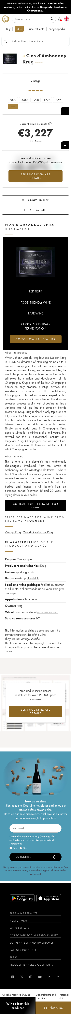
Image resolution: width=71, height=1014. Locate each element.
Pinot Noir (33, 578)
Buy (8, 29)
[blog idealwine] (58, 977)
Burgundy (46, 7)
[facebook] (12, 977)
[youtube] (40, 977)
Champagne (34, 10)
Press (14, 957)
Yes (15, 848)
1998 (35, 100)
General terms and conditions (46, 996)
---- (13, 106)
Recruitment (19, 920)
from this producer (17, 1006)
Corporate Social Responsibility (34, 935)
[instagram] (30, 977)
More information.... (47, 612)
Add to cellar (39, 210)
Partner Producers (24, 950)
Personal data (64, 996)
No (24, 848)
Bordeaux (60, 7)
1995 (58, 100)
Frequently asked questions (31, 964)
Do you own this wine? (35, 339)
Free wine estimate (23, 913)
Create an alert (38, 200)
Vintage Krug (13, 532)
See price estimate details (35, 176)
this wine (53, 1008)
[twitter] (21, 977)
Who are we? (19, 928)
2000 (24, 100)
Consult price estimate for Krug (35, 505)
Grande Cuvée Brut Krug (38, 532)
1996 (47, 100)
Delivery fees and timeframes (32, 942)
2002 (12, 100)
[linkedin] (49, 977)
